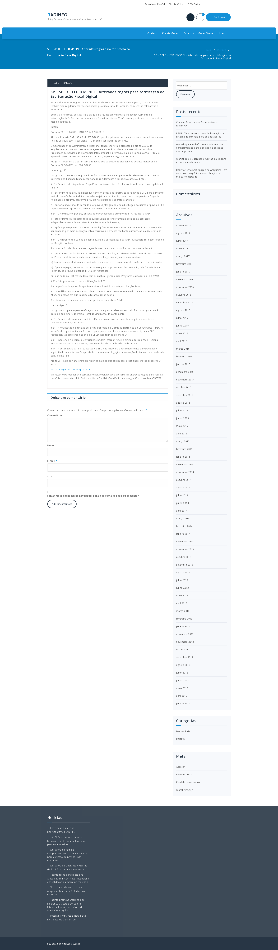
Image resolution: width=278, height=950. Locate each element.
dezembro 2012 (185, 634)
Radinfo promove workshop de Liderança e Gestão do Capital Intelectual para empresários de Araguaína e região (66, 905)
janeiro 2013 (183, 626)
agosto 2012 (183, 664)
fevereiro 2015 (184, 448)
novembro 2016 (185, 287)
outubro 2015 (183, 387)
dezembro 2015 (185, 371)
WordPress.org (184, 789)
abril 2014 (181, 510)
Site (49, 476)
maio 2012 (182, 688)
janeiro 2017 (183, 271)
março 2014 (183, 518)
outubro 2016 (183, 294)
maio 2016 (182, 333)
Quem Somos (206, 33)
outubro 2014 (183, 479)
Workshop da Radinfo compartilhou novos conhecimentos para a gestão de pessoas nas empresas (199, 148)
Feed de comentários (188, 782)
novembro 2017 (185, 225)
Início (209, 49)
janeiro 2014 (183, 533)
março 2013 (183, 610)
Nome (52, 445)
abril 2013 (181, 603)
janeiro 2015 (183, 456)
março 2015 (183, 441)
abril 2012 (181, 695)
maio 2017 (182, 248)
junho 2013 (182, 587)
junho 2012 (182, 680)
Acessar (180, 766)
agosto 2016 (183, 310)
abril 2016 (181, 341)
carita (55, 83)
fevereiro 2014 (184, 526)
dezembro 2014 (185, 464)
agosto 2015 (183, 402)
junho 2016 (182, 325)
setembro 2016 (184, 302)
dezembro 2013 (185, 541)
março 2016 (183, 348)
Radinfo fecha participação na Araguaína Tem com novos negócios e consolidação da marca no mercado (201, 173)
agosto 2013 (183, 572)
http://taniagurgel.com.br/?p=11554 (70, 369)
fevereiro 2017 (184, 263)
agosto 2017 (183, 233)
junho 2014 (182, 502)
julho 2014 (182, 495)
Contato (152, 33)
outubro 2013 (183, 556)
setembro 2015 (184, 395)
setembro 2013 (184, 564)
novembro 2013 (185, 549)
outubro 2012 (183, 649)
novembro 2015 (185, 379)
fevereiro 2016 (184, 356)
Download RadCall (154, 4)
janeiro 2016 (183, 364)
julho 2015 (182, 410)
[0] (202, 17)
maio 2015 (182, 425)
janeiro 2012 (183, 703)
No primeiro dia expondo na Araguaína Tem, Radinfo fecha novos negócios (67, 891)
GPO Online (194, 4)
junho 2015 (182, 418)
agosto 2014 (183, 487)
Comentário (54, 415)
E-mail (52, 460)
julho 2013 (182, 580)
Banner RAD (183, 731)
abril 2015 (181, 433)
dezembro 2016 (185, 279)
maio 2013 (182, 595)
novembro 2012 (185, 641)
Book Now (219, 17)
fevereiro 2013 (184, 618)
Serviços (189, 33)
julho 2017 (182, 240)
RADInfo (221, 49)
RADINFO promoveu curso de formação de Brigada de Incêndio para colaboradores (66, 841)
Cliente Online (176, 4)
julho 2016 (182, 317)
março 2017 (183, 256)
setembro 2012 (184, 657)
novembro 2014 (185, 472)
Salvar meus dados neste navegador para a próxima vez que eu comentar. (93, 495)
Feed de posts (184, 774)
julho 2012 (182, 672)
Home (222, 33)
